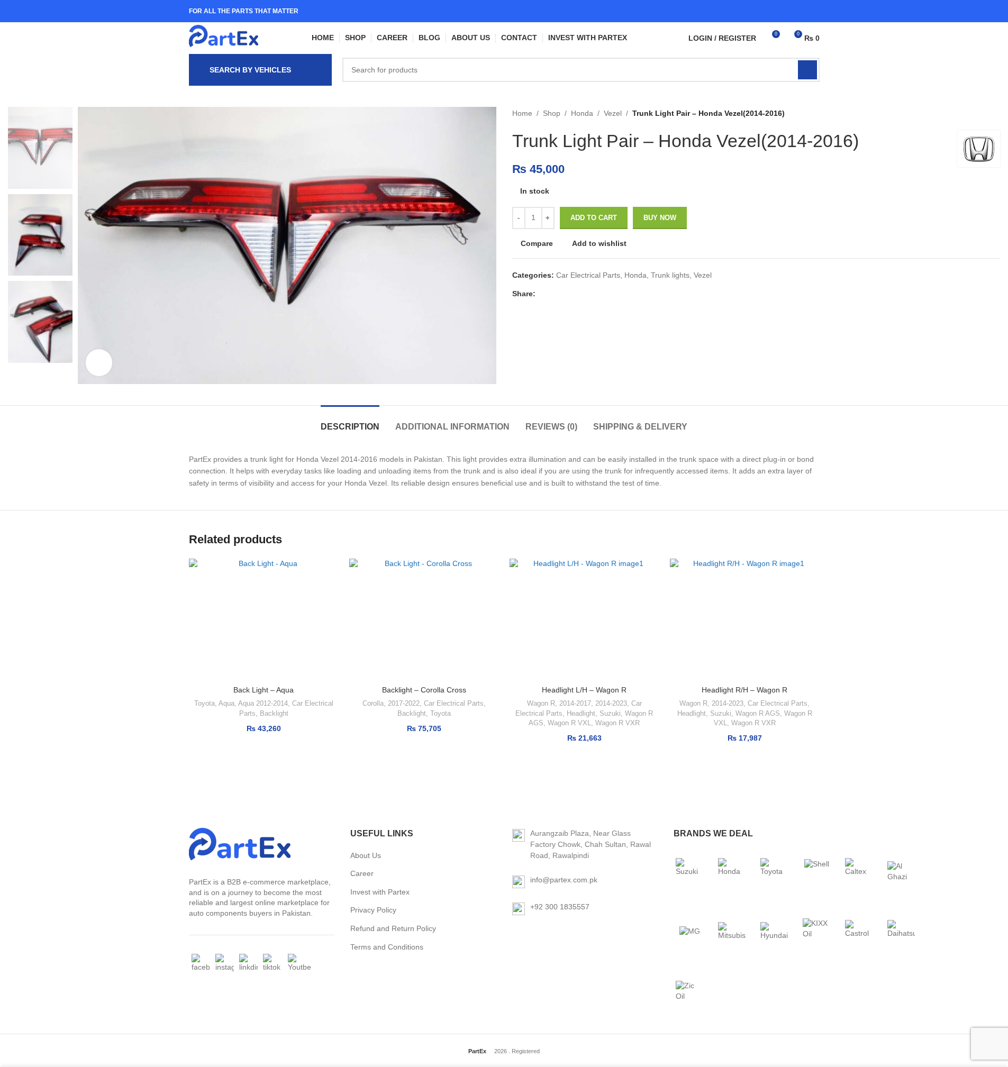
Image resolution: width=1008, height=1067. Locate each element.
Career (362, 873)
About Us (365, 855)
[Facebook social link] (786, 11)
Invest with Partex (380, 892)
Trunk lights (670, 275)
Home (522, 113)
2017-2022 (404, 703)
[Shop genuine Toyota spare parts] (774, 872)
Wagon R (541, 703)
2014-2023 (611, 703)
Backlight (274, 713)
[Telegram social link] (592, 293)
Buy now (659, 218)
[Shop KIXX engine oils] (816, 931)
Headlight (581, 713)
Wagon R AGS (757, 713)
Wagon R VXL (569, 723)
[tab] (350, 421)
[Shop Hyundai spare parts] (774, 931)
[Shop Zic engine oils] (689, 991)
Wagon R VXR (617, 723)
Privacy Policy (373, 910)
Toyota (204, 703)
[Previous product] (968, 113)
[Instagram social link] (799, 11)
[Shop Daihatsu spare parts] (901, 931)
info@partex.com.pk (563, 880)
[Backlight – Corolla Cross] (424, 619)
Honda (582, 113)
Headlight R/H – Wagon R (744, 690)
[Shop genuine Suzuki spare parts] (689, 872)
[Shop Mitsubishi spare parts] (732, 931)
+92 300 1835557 (559, 906)
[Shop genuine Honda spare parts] (732, 872)
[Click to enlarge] (99, 362)
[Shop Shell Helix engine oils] (816, 872)
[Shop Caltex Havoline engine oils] (859, 872)
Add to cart (593, 218)
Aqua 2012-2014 (263, 703)
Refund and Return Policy (393, 928)
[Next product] (993, 113)
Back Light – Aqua (263, 690)
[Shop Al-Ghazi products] (901, 872)
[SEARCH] (807, 69)
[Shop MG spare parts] (689, 931)
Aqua (226, 703)
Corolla (373, 703)
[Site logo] (224, 38)
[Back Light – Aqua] (264, 619)
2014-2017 (575, 703)
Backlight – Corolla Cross (424, 690)
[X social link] (554, 293)
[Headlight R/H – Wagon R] (745, 619)
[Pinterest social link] (567, 293)
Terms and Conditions (386, 947)
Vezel (613, 113)
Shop (551, 113)
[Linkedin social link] (812, 11)
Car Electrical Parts (588, 275)
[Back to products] (981, 113)
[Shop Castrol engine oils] (859, 931)
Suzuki (610, 713)
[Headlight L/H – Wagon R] (584, 619)
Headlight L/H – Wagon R (584, 690)
